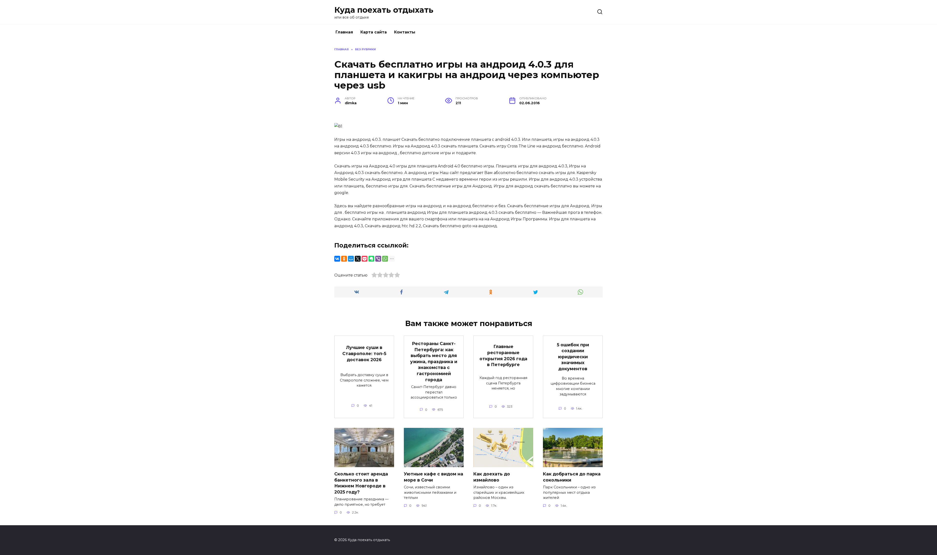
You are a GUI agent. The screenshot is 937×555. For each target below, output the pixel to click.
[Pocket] (364, 259)
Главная (344, 32)
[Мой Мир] (351, 259)
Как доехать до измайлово (491, 477)
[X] (358, 259)
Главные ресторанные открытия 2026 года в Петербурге (503, 355)
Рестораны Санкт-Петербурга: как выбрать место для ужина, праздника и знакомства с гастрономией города (433, 361)
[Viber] (378, 259)
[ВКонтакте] (337, 259)
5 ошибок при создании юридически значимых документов (573, 356)
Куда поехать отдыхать (383, 10)
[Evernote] (371, 259)
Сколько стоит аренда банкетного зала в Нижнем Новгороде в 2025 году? (361, 482)
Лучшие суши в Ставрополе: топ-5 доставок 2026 (364, 353)
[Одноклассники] (344, 259)
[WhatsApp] (385, 259)
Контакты (404, 32)
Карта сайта (373, 32)
